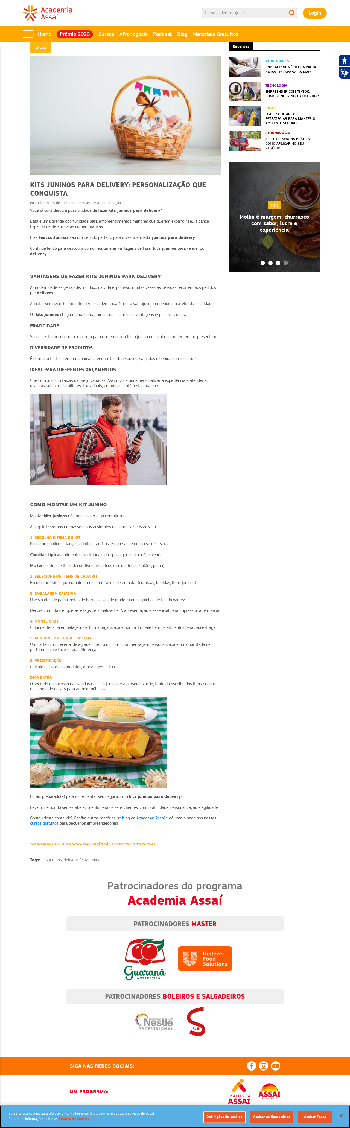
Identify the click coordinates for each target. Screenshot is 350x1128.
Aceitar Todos (315, 1117)
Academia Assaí (150, 818)
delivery (70, 859)
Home (44, 34)
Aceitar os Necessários (271, 1117)
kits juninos (52, 859)
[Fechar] (341, 1116)
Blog (182, 34)
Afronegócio (133, 34)
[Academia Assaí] (47, 12)
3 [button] (278, 263)
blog (126, 818)
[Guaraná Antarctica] (145, 958)
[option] (274, 217)
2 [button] (270, 263)
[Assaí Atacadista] (269, 1091)
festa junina (89, 859)
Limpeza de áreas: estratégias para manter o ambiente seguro (290, 118)
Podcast (162, 34)
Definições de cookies (224, 1117)
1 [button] (263, 263)
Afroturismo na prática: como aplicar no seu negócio (288, 143)
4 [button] (286, 263)
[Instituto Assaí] (239, 1091)
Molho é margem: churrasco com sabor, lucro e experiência (274, 223)
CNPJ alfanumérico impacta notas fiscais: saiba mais (290, 69)
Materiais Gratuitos (215, 34)
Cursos (106, 34)
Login (314, 13)
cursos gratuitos (44, 823)
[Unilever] (205, 958)
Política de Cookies (74, 1119)
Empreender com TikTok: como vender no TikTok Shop (292, 93)
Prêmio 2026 (75, 34)
